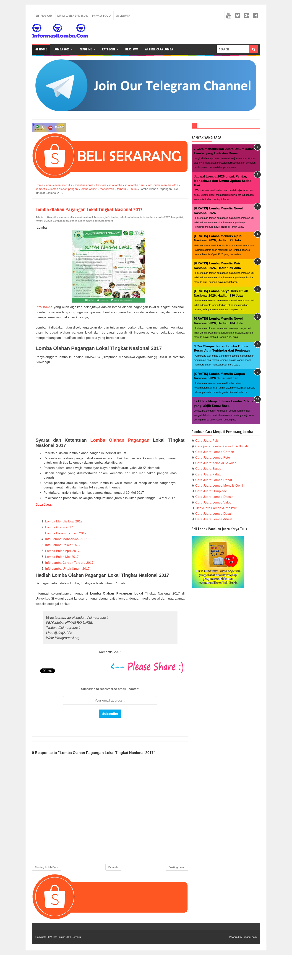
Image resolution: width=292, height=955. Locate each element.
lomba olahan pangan (49, 220)
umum (109, 220)
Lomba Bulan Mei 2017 (62, 556)
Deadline (85, 49)
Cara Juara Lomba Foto (212, 457)
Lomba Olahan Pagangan (119, 440)
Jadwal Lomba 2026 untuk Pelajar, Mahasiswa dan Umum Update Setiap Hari (223, 181)
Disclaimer (122, 15)
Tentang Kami (43, 15)
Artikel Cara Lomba (159, 49)
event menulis (65, 217)
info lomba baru (129, 217)
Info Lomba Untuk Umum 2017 (67, 568)
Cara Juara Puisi (207, 440)
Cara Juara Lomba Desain (214, 496)
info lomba (111, 217)
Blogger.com (250, 937)
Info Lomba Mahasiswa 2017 (66, 539)
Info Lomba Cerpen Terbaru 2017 (69, 562)
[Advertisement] (110, 401)
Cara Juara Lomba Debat (213, 480)
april (53, 217)
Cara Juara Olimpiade (211, 491)
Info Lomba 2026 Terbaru (67, 937)
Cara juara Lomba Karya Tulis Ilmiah (221, 446)
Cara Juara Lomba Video (213, 502)
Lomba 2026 (61, 49)
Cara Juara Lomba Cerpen (214, 452)
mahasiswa (87, 220)
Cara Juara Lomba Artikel (213, 519)
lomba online (71, 220)
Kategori (108, 49)
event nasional (84, 217)
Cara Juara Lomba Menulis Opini (219, 485)
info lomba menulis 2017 (155, 217)
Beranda (113, 867)
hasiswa (99, 217)
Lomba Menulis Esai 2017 (64, 521)
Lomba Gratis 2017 (59, 527)
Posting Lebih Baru (46, 867)
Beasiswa (131, 49)
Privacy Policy (102, 15)
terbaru (99, 220)
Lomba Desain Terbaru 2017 (65, 533)
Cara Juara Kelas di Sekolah (215, 463)
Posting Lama (177, 867)
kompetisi (177, 217)
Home (42, 49)
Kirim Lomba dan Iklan (72, 15)
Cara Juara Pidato (208, 474)
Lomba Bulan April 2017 (62, 551)
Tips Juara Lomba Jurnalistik (216, 508)
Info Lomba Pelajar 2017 (63, 545)
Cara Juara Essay (208, 468)
